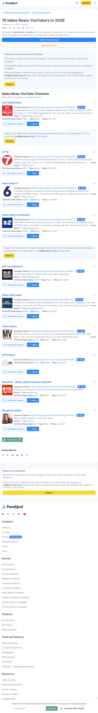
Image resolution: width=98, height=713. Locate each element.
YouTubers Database (11, 588)
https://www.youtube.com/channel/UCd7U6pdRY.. (53, 107)
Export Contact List (42, 13)
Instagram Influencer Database (16, 597)
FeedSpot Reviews (10, 542)
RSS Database (8, 564)
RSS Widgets (8, 652)
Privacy (5, 546)
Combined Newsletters (12, 647)
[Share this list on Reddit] (23, 27)
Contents (24, 24)
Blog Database (8, 569)
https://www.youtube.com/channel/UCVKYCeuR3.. (53, 156)
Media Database (9, 629)
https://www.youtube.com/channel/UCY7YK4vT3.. (53, 219)
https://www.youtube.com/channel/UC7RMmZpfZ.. (53, 387)
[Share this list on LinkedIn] (18, 27)
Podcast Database (10, 574)
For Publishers (8, 620)
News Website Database (13, 592)
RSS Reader (7, 625)
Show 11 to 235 (14, 439)
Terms (4, 551)
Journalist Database (11, 583)
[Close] (96, 698)
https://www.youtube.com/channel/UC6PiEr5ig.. (52, 299)
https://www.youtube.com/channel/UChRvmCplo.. (52, 331)
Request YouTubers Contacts (17, 13)
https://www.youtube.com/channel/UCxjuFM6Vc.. (52, 271)
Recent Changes (9, 689)
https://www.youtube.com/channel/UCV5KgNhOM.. (53, 188)
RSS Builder (7, 662)
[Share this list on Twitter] (14, 27)
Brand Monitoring (10, 643)
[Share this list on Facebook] (9, 27)
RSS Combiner (8, 657)
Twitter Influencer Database (14, 602)
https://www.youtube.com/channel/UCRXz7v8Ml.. (52, 359)
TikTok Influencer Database (14, 607)
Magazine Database (11, 578)
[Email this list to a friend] (27, 27)
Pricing (86, 3)
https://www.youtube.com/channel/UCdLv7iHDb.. (52, 415)
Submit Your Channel (49, 40)
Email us (10, 84)
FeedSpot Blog (8, 699)
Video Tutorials (9, 680)
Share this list (9, 450)
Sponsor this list (49, 45)
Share (4, 28)
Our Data (6, 532)
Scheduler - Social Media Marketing (18, 666)
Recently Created (10, 694)
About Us (6, 527)
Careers (11, 537)
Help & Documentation (12, 684)
